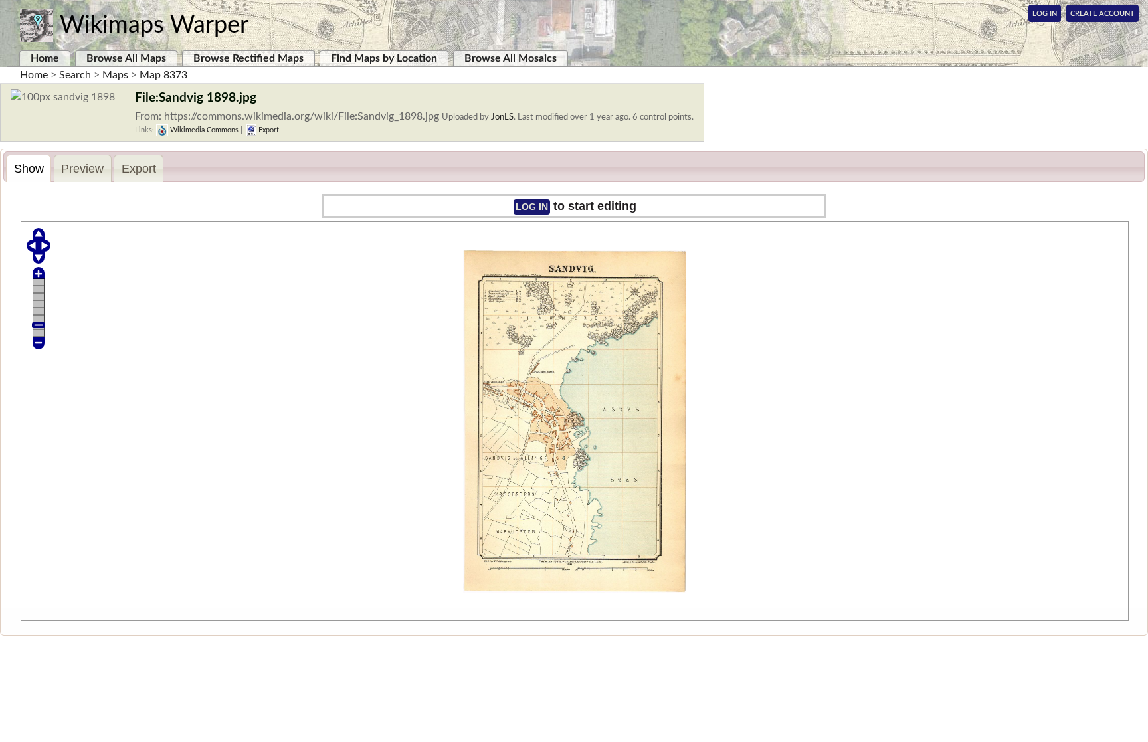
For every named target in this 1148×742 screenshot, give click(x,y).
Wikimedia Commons (203, 130)
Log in (532, 206)
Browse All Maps (126, 58)
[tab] (28, 168)
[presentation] (28, 168)
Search (75, 75)
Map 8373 (163, 75)
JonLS (502, 117)
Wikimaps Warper (154, 25)
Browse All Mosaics (510, 58)
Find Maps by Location (384, 58)
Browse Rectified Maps (248, 58)
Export (267, 130)
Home (45, 58)
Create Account (1102, 13)
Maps (115, 75)
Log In (1044, 13)
